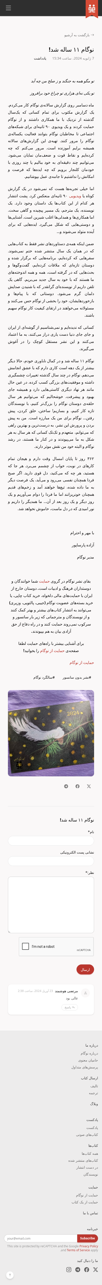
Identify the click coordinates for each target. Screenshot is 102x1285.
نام (91, 831)
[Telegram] (77, 1269)
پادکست (92, 1127)
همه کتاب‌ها (90, 1153)
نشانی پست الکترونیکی (77, 852)
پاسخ (68, 1007)
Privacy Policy (88, 1246)
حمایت (44, 581)
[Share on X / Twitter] (89, 786)
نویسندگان (90, 1174)
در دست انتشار (87, 1167)
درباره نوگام (89, 1053)
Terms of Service (78, 1250)
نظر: (89, 872)
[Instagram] (68, 1269)
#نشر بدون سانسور (77, 677)
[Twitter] (95, 1269)
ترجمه (93, 1092)
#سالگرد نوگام (44, 677)
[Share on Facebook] (77, 786)
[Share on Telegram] (66, 786)
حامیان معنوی (88, 1060)
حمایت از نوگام (52, 650)
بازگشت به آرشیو (77, 35)
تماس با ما (90, 1213)
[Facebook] (86, 1269)
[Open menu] (8, 8)
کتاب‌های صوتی (87, 1134)
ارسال (85, 969)
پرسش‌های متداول (84, 1067)
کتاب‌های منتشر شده (83, 1160)
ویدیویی (75, 195)
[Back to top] (10, 1275)
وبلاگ (94, 1103)
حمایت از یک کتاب (85, 1202)
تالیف (94, 1086)
